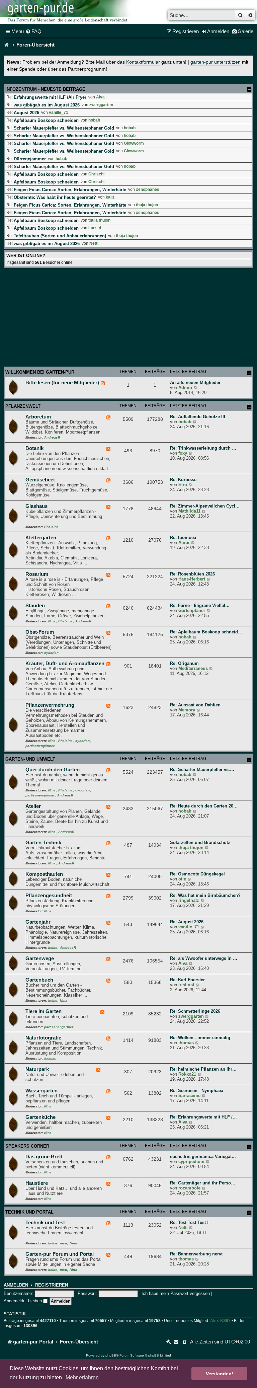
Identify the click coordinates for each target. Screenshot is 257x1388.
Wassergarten (41, 1090)
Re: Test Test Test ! (189, 1222)
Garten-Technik (43, 842)
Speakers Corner (27, 1146)
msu (63, 1243)
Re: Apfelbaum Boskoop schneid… (206, 631)
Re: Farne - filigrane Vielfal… (200, 605)
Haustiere (36, 1183)
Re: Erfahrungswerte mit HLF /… (203, 1117)
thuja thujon (147, 205)
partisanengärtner (40, 746)
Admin (185, 387)
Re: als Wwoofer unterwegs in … (203, 958)
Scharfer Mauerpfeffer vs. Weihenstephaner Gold (64, 128)
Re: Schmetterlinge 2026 (195, 1011)
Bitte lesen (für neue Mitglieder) (62, 382)
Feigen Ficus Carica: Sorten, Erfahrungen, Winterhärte (70, 189)
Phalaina (51, 527)
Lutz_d (94, 228)
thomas (50, 1058)
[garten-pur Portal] (7, 45)
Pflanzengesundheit (48, 895)
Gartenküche (40, 1117)
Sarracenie (189, 1095)
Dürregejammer (30, 158)
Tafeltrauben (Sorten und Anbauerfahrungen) (60, 235)
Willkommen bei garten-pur (39, 372)
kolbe (52, 947)
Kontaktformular (143, 62)
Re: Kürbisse (183, 479)
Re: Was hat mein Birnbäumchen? (205, 895)
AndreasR (52, 437)
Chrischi (96, 174)
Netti (93, 243)
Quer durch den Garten (52, 769)
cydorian (51, 652)
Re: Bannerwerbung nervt (196, 1253)
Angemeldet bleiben (23, 1300)
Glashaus (36, 506)
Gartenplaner (191, 610)
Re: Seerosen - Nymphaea (196, 1090)
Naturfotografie (43, 1037)
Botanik (34, 448)
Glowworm (134, 143)
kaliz (110, 197)
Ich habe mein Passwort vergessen (176, 1293)
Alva (100, 97)
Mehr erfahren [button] (82, 1377)
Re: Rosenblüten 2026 (192, 573)
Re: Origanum (184, 663)
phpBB (110, 1355)
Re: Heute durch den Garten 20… (204, 805)
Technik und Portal (29, 1212)
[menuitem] (33, 31)
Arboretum (38, 416)
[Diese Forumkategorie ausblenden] (249, 373)
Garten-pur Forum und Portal (59, 1254)
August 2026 (26, 112)
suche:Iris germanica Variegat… (203, 1156)
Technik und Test (45, 1222)
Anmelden (16, 1285)
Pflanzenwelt (22, 406)
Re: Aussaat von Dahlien (195, 704)
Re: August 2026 (186, 921)
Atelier (33, 806)
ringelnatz (188, 900)
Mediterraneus (193, 668)
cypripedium (191, 1161)
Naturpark (37, 1069)
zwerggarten (101, 104)
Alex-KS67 (220, 1320)
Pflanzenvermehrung (49, 705)
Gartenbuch (39, 980)
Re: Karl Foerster (187, 979)
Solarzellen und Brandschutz (200, 842)
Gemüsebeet (40, 479)
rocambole (189, 1187)
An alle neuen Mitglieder (195, 382)
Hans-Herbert (191, 579)
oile (182, 878)
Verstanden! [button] (219, 1373)
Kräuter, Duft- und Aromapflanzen (64, 663)
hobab (94, 120)
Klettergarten (40, 537)
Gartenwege (39, 958)
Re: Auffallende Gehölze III (197, 416)
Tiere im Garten (43, 1011)
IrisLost (186, 984)
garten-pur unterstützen (215, 62)
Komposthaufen (44, 874)
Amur (184, 542)
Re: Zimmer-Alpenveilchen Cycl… (205, 506)
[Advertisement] (128, 318)
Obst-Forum (39, 632)
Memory (186, 709)
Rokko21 (187, 1074)
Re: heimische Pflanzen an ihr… (203, 1069)
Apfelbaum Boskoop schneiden (46, 120)
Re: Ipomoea (183, 537)
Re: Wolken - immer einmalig (200, 1037)
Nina (52, 621)
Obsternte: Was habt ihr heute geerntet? (55, 197)
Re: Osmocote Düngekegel (197, 873)
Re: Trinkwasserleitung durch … (203, 448)
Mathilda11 (189, 511)
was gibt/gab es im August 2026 (47, 104)
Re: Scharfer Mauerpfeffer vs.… (202, 769)
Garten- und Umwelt (30, 759)
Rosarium (36, 574)
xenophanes (147, 189)
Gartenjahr (38, 922)
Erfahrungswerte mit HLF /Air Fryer (50, 97)
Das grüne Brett (44, 1156)
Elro (182, 484)
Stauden (35, 605)
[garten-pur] (67, 12)
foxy (182, 453)
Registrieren (51, 1285)
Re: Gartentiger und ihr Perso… (202, 1182)
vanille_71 (58, 112)
